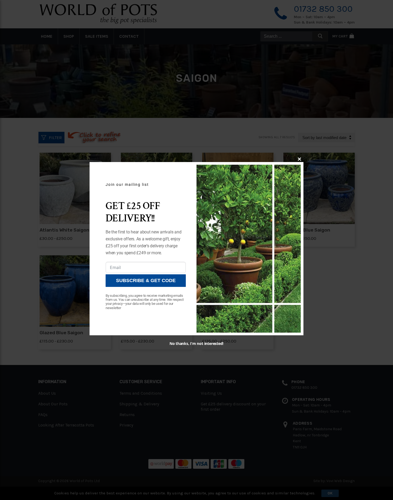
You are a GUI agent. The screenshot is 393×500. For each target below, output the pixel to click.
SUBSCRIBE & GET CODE (146, 280)
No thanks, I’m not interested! (196, 343)
